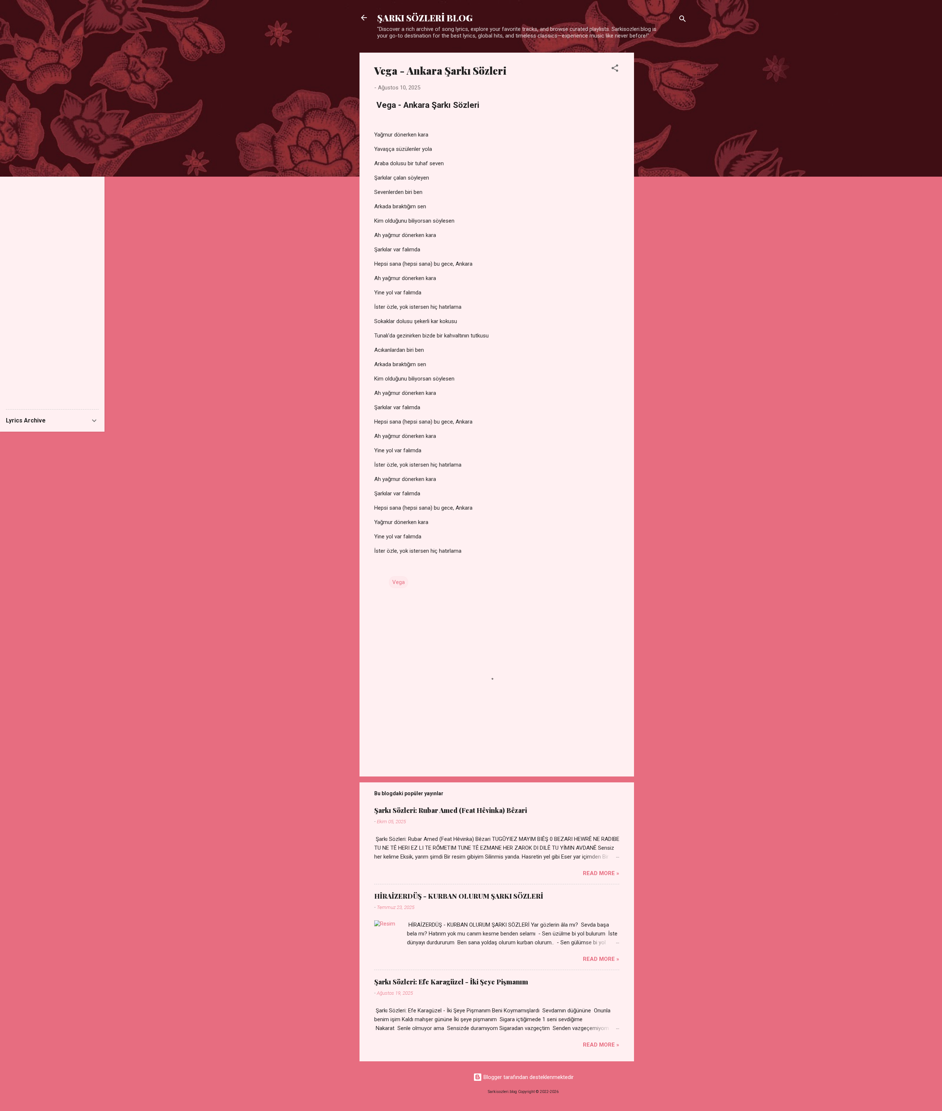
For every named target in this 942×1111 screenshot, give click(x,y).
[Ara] (682, 20)
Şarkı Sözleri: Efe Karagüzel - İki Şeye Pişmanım (451, 981)
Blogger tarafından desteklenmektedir (528, 1077)
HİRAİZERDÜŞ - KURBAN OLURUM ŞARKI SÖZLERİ (458, 896)
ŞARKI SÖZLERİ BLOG (424, 18)
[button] (614, 69)
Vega (398, 582)
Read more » (601, 873)
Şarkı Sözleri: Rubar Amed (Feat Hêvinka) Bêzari (450, 810)
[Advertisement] (663, 163)
